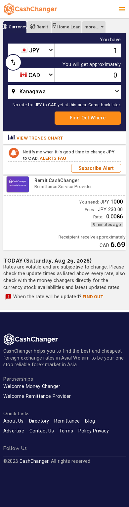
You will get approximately (92, 64)
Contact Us (41, 431)
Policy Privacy (93, 431)
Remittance (67, 421)
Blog (90, 421)
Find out (93, 296)
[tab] (14, 27)
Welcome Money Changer (31, 386)
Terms (66, 431)
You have (110, 40)
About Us (13, 421)
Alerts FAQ (53, 158)
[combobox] (31, 50)
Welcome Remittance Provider (37, 396)
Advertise (13, 431)
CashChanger (34, 461)
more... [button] (92, 26)
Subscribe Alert (96, 168)
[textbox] (31, 50)
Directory (39, 421)
